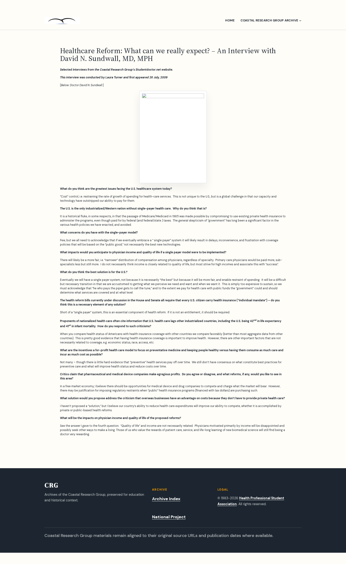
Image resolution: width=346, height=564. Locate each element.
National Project (169, 517)
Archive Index (166, 499)
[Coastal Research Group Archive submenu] (300, 20)
